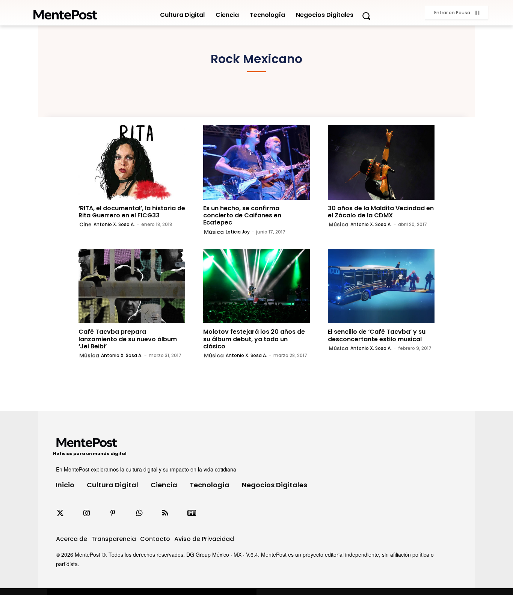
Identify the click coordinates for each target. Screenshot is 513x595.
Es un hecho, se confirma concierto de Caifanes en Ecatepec (242, 215)
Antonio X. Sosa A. (114, 224)
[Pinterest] (112, 513)
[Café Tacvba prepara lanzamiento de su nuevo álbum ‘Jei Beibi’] (131, 286)
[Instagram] (86, 513)
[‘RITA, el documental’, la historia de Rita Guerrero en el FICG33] (131, 162)
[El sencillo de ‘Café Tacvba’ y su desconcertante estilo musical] (381, 286)
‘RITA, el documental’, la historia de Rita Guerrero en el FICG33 (131, 212)
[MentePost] (65, 12)
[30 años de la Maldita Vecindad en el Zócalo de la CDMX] (381, 162)
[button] (366, 15)
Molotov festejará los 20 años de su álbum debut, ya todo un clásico (254, 338)
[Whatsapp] (139, 513)
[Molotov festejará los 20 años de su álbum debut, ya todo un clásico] (256, 286)
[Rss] (165, 513)
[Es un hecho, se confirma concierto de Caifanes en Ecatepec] (256, 162)
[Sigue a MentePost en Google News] (191, 513)
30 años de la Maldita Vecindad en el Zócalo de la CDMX (381, 212)
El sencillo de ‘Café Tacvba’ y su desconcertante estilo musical (376, 335)
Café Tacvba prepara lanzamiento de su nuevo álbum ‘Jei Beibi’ (127, 338)
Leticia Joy (238, 232)
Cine (85, 224)
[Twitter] (60, 513)
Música (214, 232)
